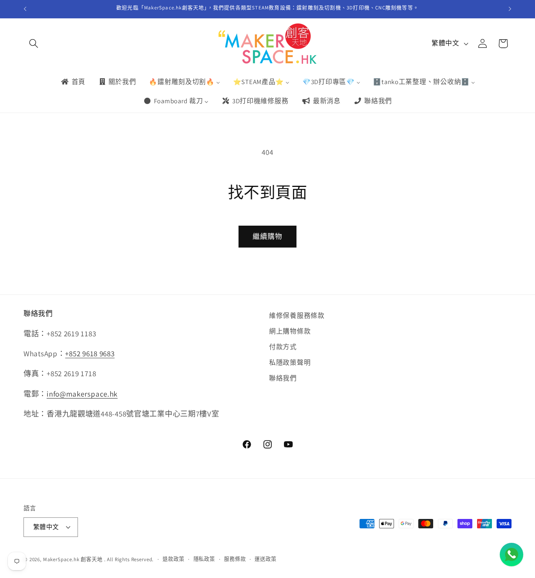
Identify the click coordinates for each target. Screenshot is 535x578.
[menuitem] (73, 82)
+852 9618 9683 (89, 353)
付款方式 (283, 347)
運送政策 (265, 559)
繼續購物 (268, 236)
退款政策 (173, 559)
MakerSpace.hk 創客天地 (73, 559)
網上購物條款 (290, 331)
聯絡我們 (283, 378)
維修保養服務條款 (297, 315)
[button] (33, 43)
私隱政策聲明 (290, 362)
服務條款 (235, 559)
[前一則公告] (25, 9)
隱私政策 (204, 559)
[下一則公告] (510, 9)
